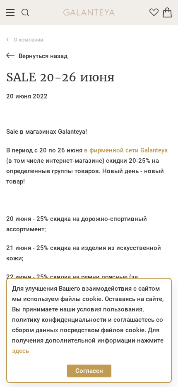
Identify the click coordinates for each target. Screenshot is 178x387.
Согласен (89, 371)
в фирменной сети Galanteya (126, 150)
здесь (20, 351)
